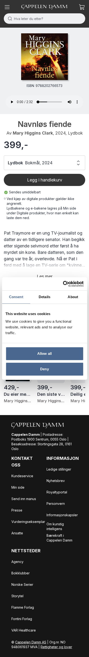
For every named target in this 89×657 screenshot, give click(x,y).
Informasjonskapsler (62, 515)
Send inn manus (23, 499)
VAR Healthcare (23, 630)
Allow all (44, 353)
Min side (17, 487)
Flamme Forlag (22, 607)
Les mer (44, 276)
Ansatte (17, 533)
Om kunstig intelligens (55, 526)
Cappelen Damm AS (30, 642)
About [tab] (73, 297)
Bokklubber (20, 573)
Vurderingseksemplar (28, 522)
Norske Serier (22, 584)
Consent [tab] (16, 297)
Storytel (17, 596)
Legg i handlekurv (44, 179)
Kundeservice (22, 476)
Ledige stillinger (59, 469)
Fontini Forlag (21, 619)
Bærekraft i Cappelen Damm (59, 537)
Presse (16, 510)
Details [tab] (44, 297)
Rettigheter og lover (56, 647)
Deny (44, 369)
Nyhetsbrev (56, 481)
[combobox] (44, 18)
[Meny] (7, 7)
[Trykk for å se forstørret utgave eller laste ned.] (44, 56)
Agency (17, 562)
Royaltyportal (57, 492)
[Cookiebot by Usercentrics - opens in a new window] (63, 284)
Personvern (56, 504)
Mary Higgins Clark (33, 132)
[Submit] (9, 18)
